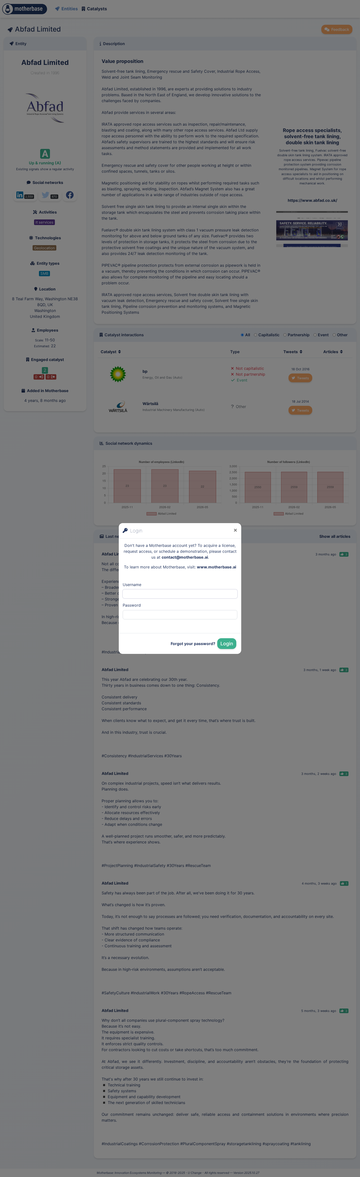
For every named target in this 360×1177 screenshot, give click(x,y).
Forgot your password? (193, 643)
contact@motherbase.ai (185, 557)
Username (132, 584)
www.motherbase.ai (216, 566)
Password (132, 605)
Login (226, 644)
